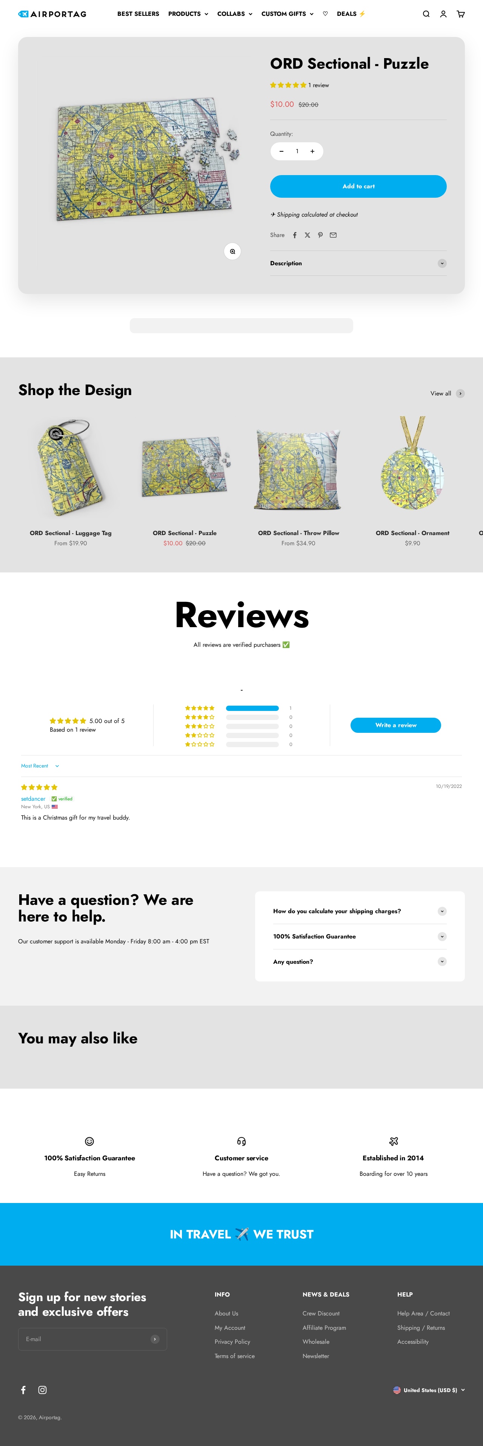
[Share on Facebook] (294, 235)
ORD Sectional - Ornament (412, 533)
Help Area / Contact (423, 1313)
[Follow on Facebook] (23, 1390)
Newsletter (316, 1356)
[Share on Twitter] (307, 235)
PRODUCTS (184, 13)
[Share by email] (333, 235)
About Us (226, 1313)
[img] (39, 787)
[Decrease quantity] (281, 151)
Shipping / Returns (421, 1327)
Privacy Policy (232, 1341)
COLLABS (231, 13)
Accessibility (413, 1341)
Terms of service (235, 1356)
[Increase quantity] (312, 151)
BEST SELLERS (138, 13)
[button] (289, 85)
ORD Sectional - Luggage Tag (71, 533)
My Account (230, 1327)
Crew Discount (321, 1313)
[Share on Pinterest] (320, 235)
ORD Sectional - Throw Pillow (298, 533)
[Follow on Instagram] (42, 1390)
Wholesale (316, 1341)
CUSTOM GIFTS (283, 13)
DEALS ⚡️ (351, 13)
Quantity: (281, 133)
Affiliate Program (324, 1327)
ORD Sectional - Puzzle (185, 533)
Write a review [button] (396, 725)
